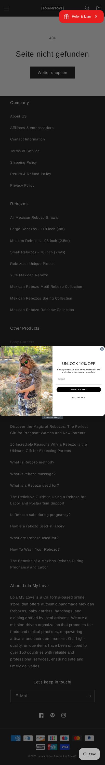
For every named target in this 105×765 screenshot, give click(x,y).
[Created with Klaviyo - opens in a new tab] (52, 417)
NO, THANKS (78, 397)
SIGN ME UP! (79, 389)
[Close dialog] (102, 349)
